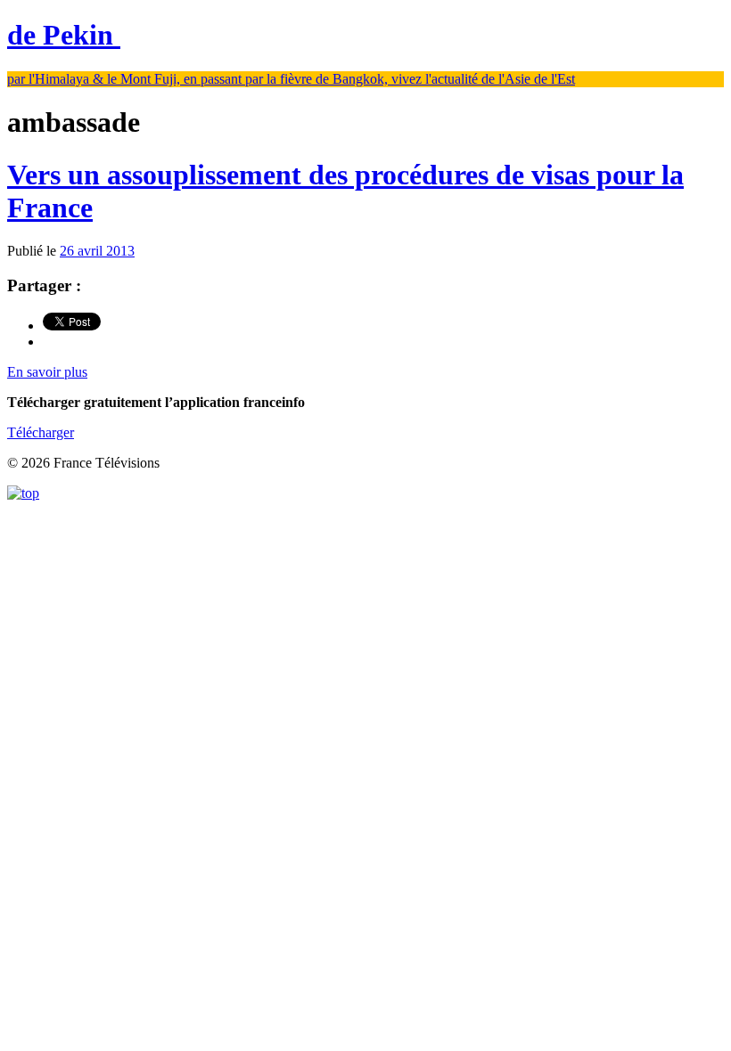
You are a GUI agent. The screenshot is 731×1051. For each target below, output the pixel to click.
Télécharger (40, 432)
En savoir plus (47, 371)
